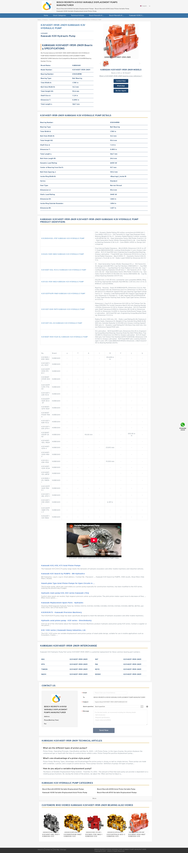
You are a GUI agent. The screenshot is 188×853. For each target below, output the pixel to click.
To (84, 697)
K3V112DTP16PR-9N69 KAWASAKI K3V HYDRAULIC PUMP (63, 294)
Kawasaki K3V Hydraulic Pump (58, 20)
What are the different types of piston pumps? (65, 748)
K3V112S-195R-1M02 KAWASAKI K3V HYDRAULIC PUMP (62, 282)
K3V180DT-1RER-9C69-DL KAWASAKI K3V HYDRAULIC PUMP (64, 337)
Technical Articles (77, 16)
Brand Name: (46, 66)
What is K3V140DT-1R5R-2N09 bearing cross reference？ (120, 76)
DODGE (98, 674)
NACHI (43, 674)
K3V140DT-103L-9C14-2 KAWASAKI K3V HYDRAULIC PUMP (63, 270)
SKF (96, 659)
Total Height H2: (47, 91)
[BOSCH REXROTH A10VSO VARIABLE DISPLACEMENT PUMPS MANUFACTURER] (47, 5)
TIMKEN (44, 669)
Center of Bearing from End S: (51, 168)
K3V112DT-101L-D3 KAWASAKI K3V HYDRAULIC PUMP (61, 323)
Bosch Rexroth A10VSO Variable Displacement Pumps (97, 16)
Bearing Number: (47, 74)
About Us (41, 850)
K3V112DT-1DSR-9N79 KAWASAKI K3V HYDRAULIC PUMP (63, 309)
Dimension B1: (45, 208)
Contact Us (48, 850)
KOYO (97, 669)
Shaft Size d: (46, 96)
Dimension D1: (45, 199)
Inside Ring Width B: (48, 177)
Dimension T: (46, 100)
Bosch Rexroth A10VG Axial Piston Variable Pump (118, 16)
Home (46, 16)
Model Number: (46, 70)
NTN (43, 664)
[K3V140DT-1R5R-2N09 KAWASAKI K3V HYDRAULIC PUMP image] (121, 41)
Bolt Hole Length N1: (48, 159)
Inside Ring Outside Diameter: (52, 204)
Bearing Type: (46, 78)
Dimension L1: (45, 190)
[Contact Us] (183, 426)
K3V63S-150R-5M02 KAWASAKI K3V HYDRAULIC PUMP (62, 254)
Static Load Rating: (47, 195)
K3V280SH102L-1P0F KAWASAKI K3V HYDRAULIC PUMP (62, 238)
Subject (85, 702)
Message (85, 711)
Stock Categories (59, 16)
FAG (96, 664)
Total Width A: (46, 83)
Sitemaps (63, 850)
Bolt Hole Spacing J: (48, 172)
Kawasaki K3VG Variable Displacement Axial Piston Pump (137, 16)
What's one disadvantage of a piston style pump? (66, 758)
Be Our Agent (121, 91)
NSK (43, 659)
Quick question (88, 706)
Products (45, 20)
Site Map (56, 850)
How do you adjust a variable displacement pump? (67, 768)
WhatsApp (121, 86)
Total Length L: (46, 104)
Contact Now (121, 81)
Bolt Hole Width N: (48, 87)
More (94, 798)
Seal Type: (44, 186)
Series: (43, 181)
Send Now (103, 730)
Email (84, 693)
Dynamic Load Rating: (48, 163)
